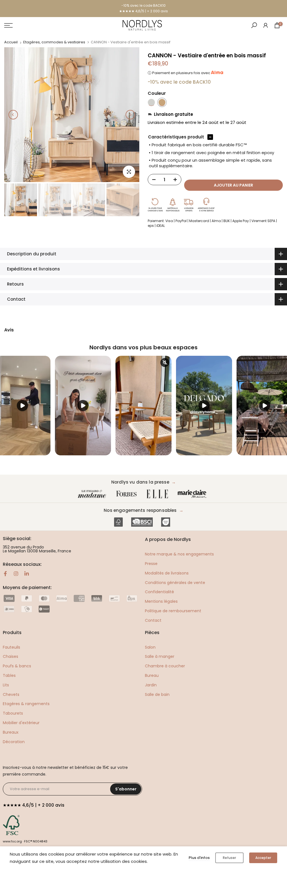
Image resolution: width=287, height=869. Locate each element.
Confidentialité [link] (159, 592)
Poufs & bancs (17, 666)
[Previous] (13, 114)
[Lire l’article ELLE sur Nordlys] (158, 494)
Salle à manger (159, 656)
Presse (151, 563)
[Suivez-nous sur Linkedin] (26, 573)
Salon (150, 647)
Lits (6, 685)
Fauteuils (11, 647)
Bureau (152, 675)
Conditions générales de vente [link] (175, 582)
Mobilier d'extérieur (21, 723)
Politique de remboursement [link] (173, 611)
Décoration (14, 742)
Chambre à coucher (165, 666)
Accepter (263, 857)
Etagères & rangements (26, 703)
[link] (265, 25)
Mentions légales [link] (161, 601)
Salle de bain (157, 694)
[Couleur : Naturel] (162, 102)
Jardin (151, 685)
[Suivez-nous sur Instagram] (15, 573)
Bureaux (10, 732)
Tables (9, 675)
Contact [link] (153, 620)
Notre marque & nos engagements (179, 554)
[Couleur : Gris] (151, 102)
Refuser (229, 857)
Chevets (11, 694)
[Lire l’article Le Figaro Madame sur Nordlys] (93, 494)
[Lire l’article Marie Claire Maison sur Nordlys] (193, 494)
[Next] (130, 114)
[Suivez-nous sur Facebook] (5, 573)
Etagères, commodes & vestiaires (54, 42)
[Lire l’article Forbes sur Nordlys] (127, 494)
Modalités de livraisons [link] (167, 573)
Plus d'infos (199, 857)
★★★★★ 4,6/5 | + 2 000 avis (143, 11)
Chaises (10, 656)
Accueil (11, 42)
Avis (9, 330)
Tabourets (13, 713)
